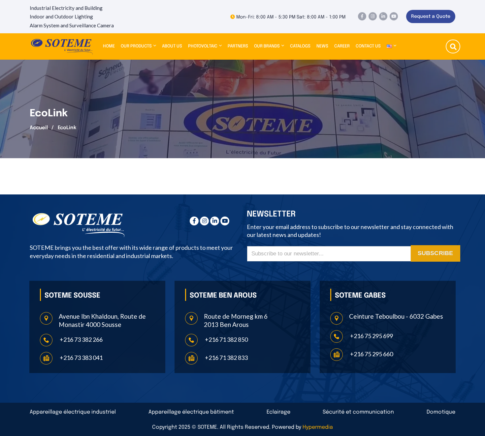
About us (172, 46)
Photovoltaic (202, 46)
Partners (238, 46)
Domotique (441, 412)
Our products (136, 46)
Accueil (39, 128)
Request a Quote (430, 16)
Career (342, 46)
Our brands (267, 46)
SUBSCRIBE (435, 253)
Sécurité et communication (358, 412)
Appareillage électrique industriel (73, 412)
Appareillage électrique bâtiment (191, 412)
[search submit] (453, 47)
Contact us (368, 46)
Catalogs (300, 46)
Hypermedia (318, 427)
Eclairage (278, 412)
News (322, 46)
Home (109, 46)
